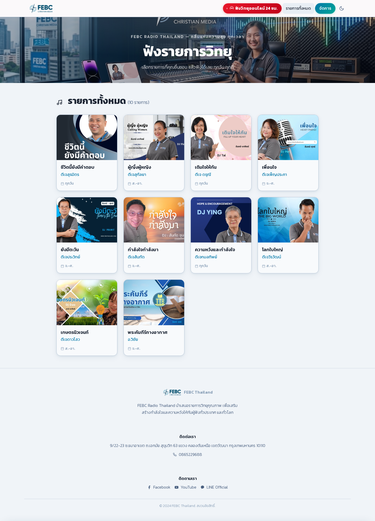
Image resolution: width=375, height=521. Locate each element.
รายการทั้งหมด (298, 8)
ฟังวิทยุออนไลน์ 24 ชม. (256, 8)
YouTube (188, 487)
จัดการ (325, 8)
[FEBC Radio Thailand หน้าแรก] (41, 8)
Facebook (161, 487)
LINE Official (217, 487)
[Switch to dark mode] (341, 8)
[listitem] (86, 153)
